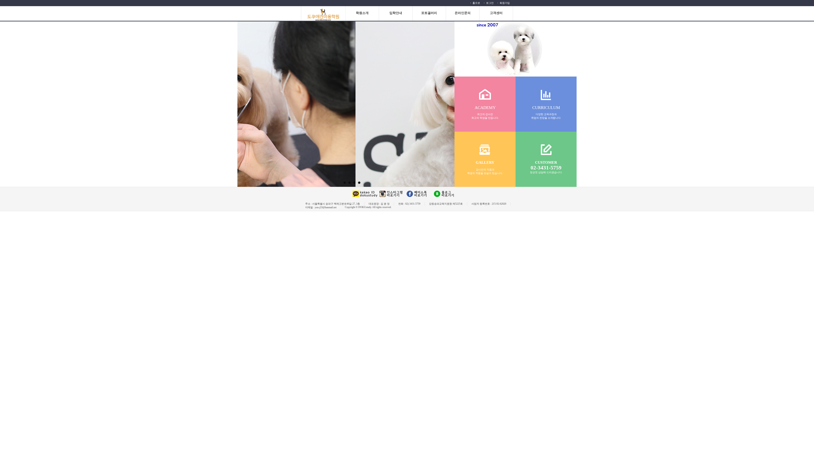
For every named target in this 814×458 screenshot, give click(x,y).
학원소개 (362, 13)
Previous (243, 43)
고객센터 (496, 13)
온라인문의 (463, 13)
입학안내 (395, 13)
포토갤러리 (429, 13)
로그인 (490, 2)
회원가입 (505, 2)
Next (460, 43)
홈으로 (476, 2)
